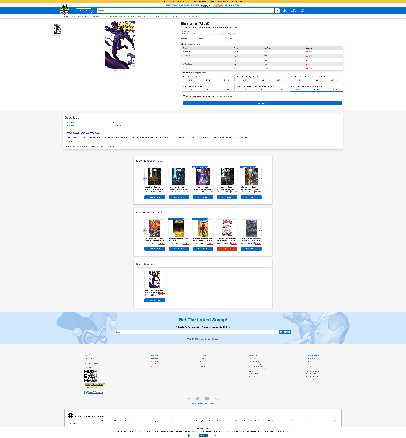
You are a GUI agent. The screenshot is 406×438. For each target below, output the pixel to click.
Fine (186, 60)
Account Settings (254, 361)
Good (186, 68)
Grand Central (155, 361)
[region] (145, 179)
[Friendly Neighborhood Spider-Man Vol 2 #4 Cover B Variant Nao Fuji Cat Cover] (227, 228)
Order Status (252, 358)
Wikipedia (88, 361)
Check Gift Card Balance (256, 366)
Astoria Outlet (155, 366)
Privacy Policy (310, 369)
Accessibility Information (313, 379)
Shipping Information (312, 376)
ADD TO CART (262, 103)
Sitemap (308, 361)
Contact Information (91, 358)
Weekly (190, 339)
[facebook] (189, 399)
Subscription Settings (255, 364)
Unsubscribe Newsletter (313, 371)
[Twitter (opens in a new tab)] (197, 399)
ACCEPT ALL (203, 435)
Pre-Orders (252, 376)
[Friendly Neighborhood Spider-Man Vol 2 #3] (179, 228)
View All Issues (120, 71)
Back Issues (213, 339)
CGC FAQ (309, 366)
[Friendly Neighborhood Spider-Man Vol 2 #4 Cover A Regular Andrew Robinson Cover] (203, 228)
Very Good (188, 64)
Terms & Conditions (312, 374)
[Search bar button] (277, 10)
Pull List (251, 371)
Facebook (203, 358)
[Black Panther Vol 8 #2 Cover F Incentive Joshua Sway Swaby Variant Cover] (154, 279)
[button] (84, 10)
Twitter (202, 364)
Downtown (154, 358)
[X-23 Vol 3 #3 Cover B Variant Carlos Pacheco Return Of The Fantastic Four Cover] (154, 228)
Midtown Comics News (92, 363)
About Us (88, 355)
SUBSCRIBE (285, 332)
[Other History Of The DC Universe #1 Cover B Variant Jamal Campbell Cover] (179, 176)
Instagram (203, 361)
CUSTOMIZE (192, 435)
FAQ (307, 364)
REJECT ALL (213, 435)
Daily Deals (200, 339)
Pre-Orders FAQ (253, 374)
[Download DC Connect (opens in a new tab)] (98, 392)
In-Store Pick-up (310, 358)
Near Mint (188, 51)
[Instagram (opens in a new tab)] (216, 399)
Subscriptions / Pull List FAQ (257, 369)
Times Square (155, 364)
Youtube (202, 366)
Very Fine (187, 56)
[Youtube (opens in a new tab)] (207, 399)
